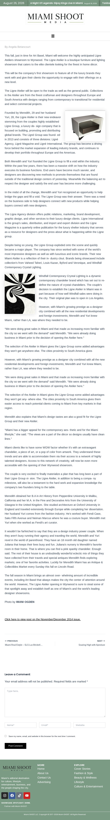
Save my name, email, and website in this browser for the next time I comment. (42, 736)
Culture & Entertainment (88, 786)
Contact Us (44, 777)
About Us (42, 773)
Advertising (44, 782)
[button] (53, 36)
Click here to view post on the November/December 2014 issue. (43, 619)
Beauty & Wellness (85, 777)
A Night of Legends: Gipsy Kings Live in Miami (49, 3)
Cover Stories (82, 768)
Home (41, 768)
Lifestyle (79, 782)
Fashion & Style (83, 773)
